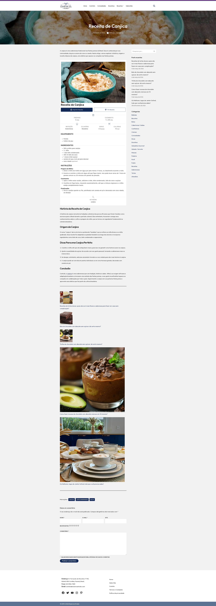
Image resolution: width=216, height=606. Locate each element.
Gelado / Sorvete (137, 149)
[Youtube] (72, 592)
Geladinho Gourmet (138, 146)
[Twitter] (67, 592)
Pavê (133, 159)
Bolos (133, 122)
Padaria (134, 156)
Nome (62, 517)
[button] (123, 5)
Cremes (134, 132)
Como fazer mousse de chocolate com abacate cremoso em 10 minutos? (83, 414)
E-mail (85, 517)
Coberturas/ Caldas (138, 125)
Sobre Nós (129, 6)
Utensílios (135, 176)
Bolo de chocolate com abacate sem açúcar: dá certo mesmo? (80, 326)
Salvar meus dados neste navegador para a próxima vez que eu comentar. (85, 557)
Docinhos (111, 6)
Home (111, 579)
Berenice (111, 33)
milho (92, 499)
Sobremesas (119, 33)
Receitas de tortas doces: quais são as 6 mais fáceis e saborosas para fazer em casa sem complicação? (143, 63)
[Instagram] (76, 592)
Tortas (134, 173)
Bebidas (134, 115)
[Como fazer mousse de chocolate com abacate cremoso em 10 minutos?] (92, 380)
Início (85, 6)
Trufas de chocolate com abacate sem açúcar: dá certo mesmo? (81, 344)
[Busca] (154, 6)
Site (106, 517)
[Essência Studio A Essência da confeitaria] (66, 5)
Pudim (134, 163)
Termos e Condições (116, 590)
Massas (134, 153)
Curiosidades (101, 6)
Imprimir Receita (78, 110)
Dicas (133, 139)
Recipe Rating (64, 526)
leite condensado (82, 499)
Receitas (134, 166)
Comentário (64, 531)
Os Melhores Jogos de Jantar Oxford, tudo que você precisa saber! (82, 484)
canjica (69, 273)
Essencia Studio (74, 604)
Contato (92, 6)
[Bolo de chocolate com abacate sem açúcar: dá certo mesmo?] (66, 318)
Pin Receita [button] (110, 110)
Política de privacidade (116, 593)
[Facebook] (63, 592)
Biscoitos (134, 118)
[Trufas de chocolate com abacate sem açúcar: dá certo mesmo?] (66, 336)
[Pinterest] (81, 592)
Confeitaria (135, 129)
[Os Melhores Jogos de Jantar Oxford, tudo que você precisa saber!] (92, 450)
